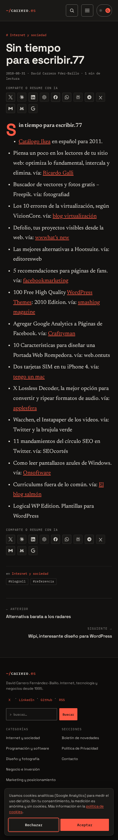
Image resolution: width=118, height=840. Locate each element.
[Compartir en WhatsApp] (66, 97)
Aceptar (84, 825)
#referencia (43, 581)
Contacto (70, 758)
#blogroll (17, 581)
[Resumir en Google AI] (33, 108)
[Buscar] (72, 10)
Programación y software (27, 748)
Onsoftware (37, 473)
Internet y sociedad (30, 573)
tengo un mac (29, 377)
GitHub (46, 700)
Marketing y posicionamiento (31, 779)
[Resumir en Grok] (100, 97)
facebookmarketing (45, 280)
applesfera (25, 408)
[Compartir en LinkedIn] (33, 97)
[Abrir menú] (87, 10)
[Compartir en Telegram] (89, 97)
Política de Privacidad (80, 748)
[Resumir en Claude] (21, 97)
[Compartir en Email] (10, 108)
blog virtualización (75, 216)
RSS (62, 700)
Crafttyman (61, 333)
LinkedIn (26, 700)
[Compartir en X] (10, 97)
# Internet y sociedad (26, 35)
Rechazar (34, 825)
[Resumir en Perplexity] (78, 97)
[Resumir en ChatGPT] (44, 97)
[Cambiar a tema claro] (104, 10)
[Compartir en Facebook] (55, 97)
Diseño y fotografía (22, 758)
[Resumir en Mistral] (21, 108)
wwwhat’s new (52, 237)
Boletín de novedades (80, 737)
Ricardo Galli (58, 173)
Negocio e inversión (23, 769)
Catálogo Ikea (34, 142)
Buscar (68, 714)
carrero (21, 10)
